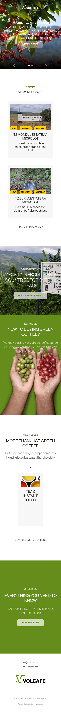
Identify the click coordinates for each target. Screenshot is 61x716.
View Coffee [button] (30, 44)
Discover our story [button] (30, 295)
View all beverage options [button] (30, 539)
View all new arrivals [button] (30, 227)
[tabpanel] (30, 34)
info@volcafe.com (30, 662)
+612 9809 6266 (30, 666)
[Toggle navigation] (54, 7)
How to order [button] (30, 622)
